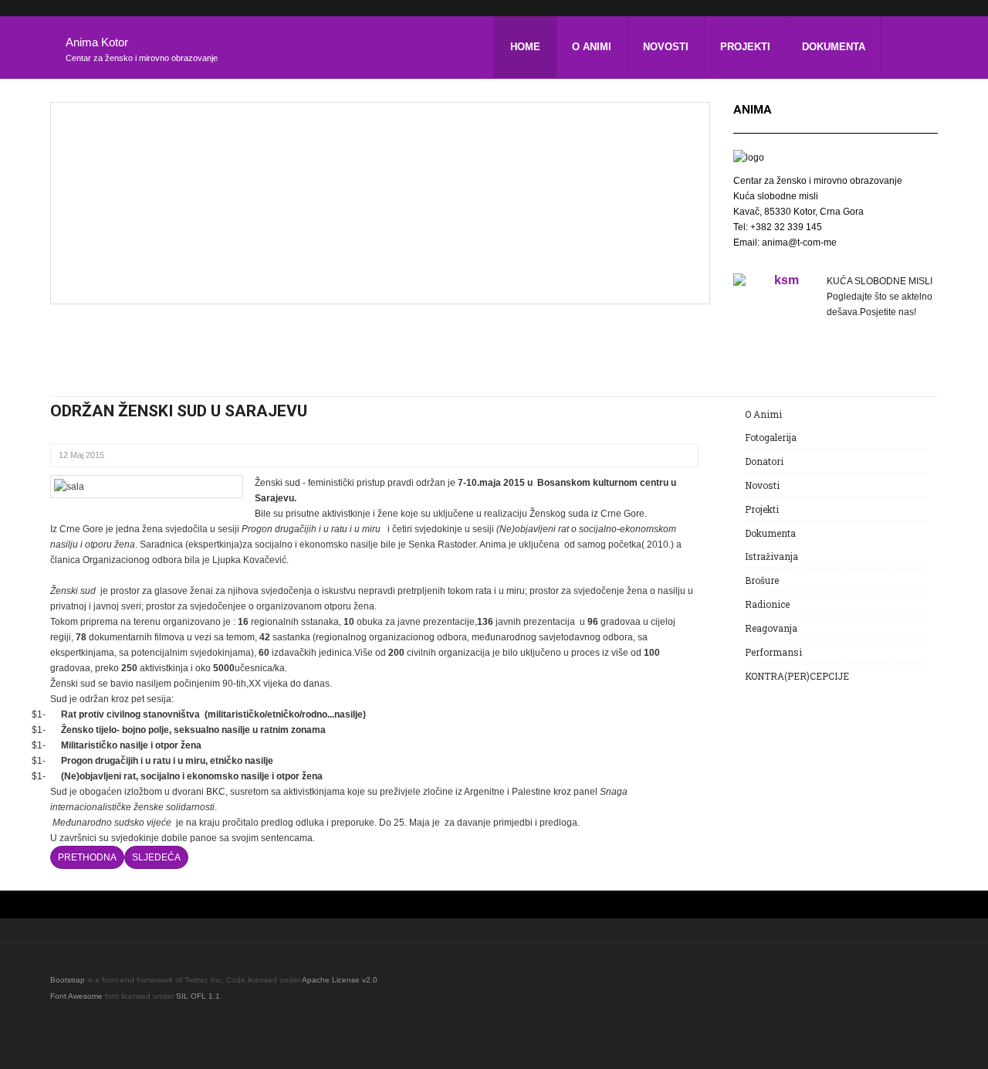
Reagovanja (771, 628)
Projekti (745, 47)
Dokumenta (833, 47)
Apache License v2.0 (339, 980)
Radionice (767, 604)
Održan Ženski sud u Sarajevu (178, 411)
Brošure (762, 580)
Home (525, 47)
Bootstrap (67, 980)
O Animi (591, 47)
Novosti (666, 47)
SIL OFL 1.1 (198, 996)
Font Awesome (76, 996)
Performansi (773, 652)
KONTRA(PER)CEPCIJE (797, 676)
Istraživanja (771, 556)
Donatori (764, 461)
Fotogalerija (771, 437)
